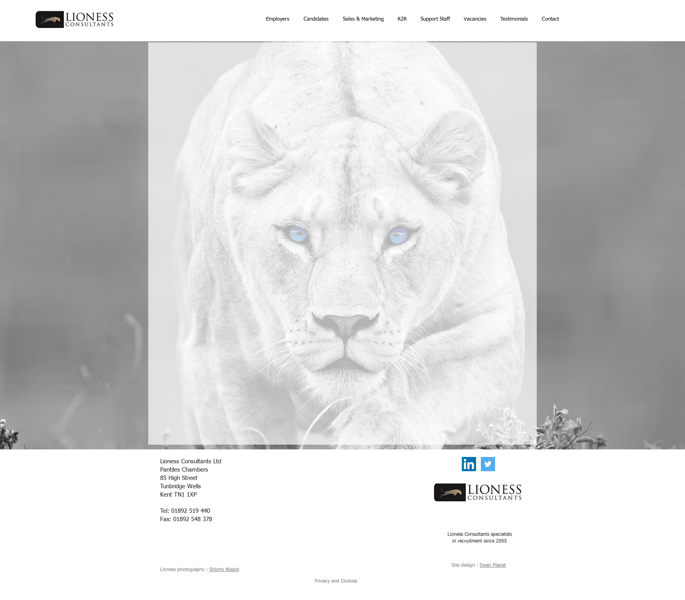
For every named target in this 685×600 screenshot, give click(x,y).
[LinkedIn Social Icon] (469, 464)
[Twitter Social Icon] (488, 464)
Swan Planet (493, 565)
